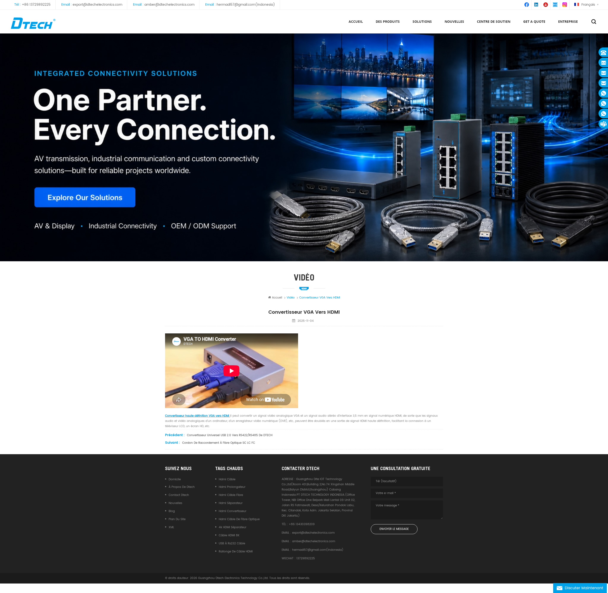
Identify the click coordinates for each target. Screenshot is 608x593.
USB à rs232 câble (232, 543)
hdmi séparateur (230, 503)
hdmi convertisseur (232, 511)
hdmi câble (227, 479)
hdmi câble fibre (231, 495)
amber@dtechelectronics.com (169, 4)
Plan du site (177, 519)
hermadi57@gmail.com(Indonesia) (246, 4)
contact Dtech (179, 495)
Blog (172, 511)
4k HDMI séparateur (232, 527)
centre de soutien (493, 21)
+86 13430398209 (302, 524)
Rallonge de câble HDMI (236, 551)
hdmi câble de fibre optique (239, 519)
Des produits (388, 21)
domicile (175, 479)
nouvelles (454, 21)
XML (171, 527)
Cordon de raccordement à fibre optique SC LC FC (218, 443)
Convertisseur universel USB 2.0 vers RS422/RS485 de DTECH (229, 435)
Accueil (356, 21)
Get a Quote (534, 21)
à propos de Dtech (182, 487)
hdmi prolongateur (232, 487)
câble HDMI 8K (229, 535)
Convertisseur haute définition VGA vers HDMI (197, 416)
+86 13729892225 (36, 4)
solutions (422, 21)
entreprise (568, 21)
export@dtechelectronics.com (97, 4)
